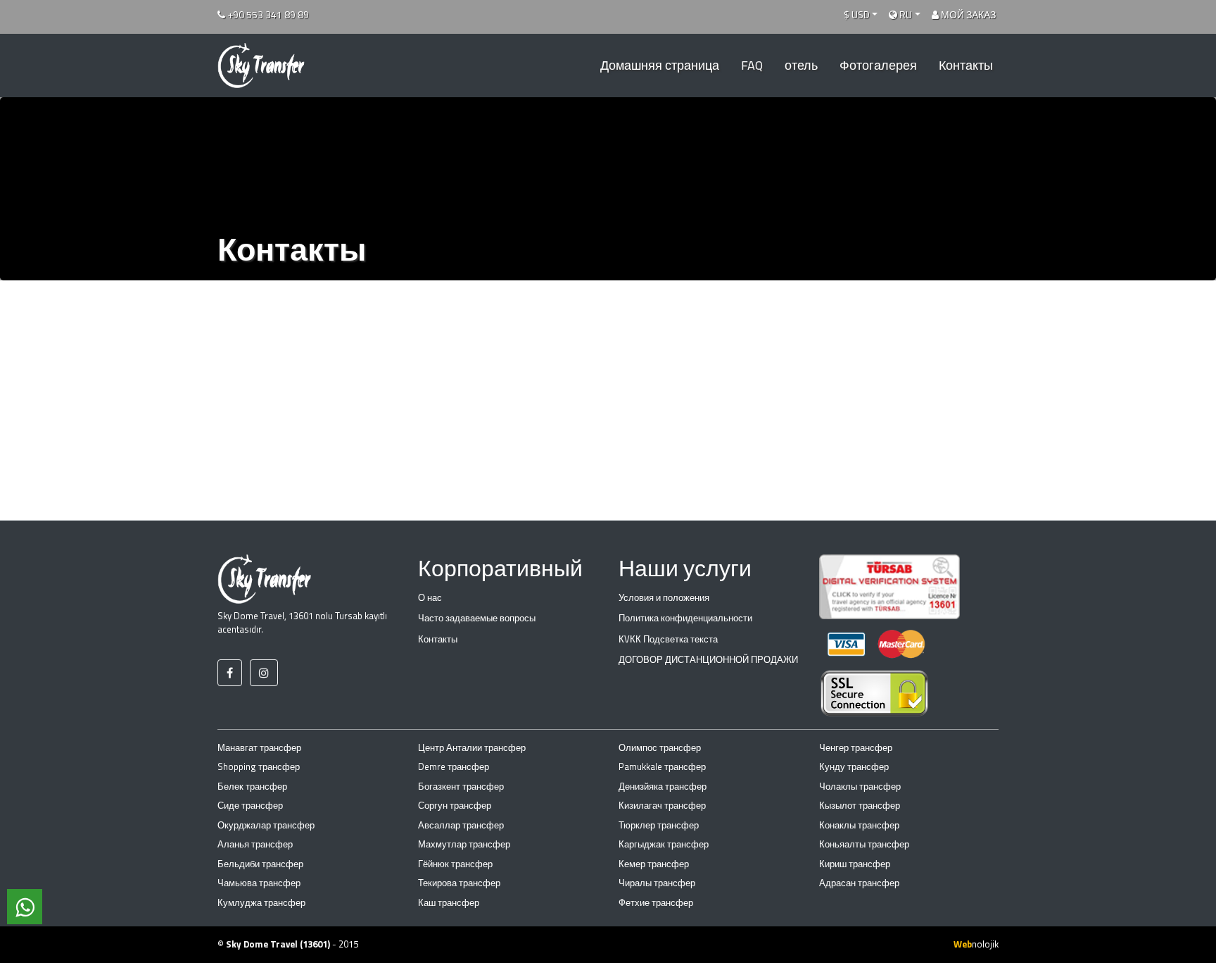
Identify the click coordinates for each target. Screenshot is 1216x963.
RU (904, 14)
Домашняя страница (659, 65)
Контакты (966, 65)
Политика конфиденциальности (685, 618)
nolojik (976, 944)
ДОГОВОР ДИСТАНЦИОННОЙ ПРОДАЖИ (708, 659)
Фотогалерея (878, 65)
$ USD (857, 14)
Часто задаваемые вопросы (477, 618)
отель (801, 65)
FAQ (752, 65)
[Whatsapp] (24, 906)
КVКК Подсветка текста (668, 639)
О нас (430, 597)
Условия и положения (664, 597)
